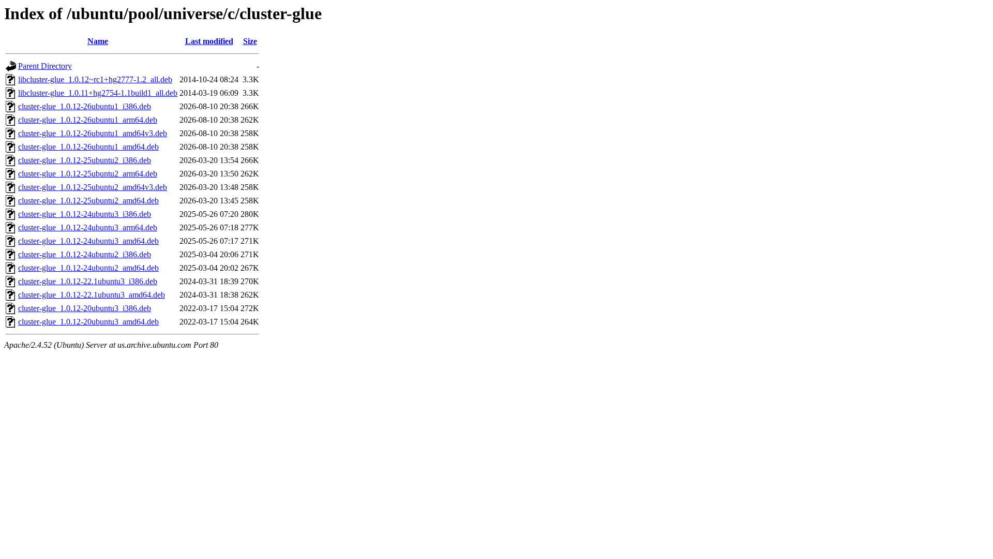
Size (250, 41)
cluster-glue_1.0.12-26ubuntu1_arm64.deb (87, 119)
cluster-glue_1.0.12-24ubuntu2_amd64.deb (88, 267)
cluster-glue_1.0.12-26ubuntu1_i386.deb (84, 106)
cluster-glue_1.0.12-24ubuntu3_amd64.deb (88, 241)
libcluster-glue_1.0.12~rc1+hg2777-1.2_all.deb (95, 79)
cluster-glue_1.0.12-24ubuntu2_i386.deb (84, 254)
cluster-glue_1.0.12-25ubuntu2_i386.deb (84, 160)
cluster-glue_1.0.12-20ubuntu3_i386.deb (84, 308)
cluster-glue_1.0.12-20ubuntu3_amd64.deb (88, 321)
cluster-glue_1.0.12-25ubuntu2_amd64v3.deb (92, 187)
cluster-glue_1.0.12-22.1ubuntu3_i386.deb (87, 281)
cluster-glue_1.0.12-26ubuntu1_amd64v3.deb (92, 133)
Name (97, 41)
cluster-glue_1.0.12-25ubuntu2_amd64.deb (88, 200)
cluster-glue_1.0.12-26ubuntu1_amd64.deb (88, 146)
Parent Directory (45, 66)
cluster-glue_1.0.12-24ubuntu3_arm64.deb (87, 227)
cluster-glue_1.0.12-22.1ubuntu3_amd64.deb (91, 294)
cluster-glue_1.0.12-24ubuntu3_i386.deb (84, 214)
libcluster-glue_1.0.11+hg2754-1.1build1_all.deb (97, 93)
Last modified (209, 41)
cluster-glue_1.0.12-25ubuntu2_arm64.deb (87, 173)
